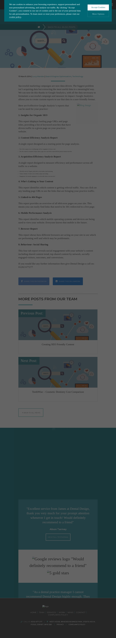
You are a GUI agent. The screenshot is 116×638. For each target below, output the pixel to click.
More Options (98, 14)
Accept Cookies (98, 7)
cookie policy (15, 17)
